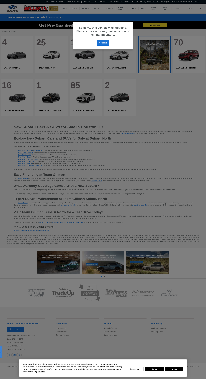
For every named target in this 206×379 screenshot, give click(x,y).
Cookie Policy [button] (92, 369)
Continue (103, 43)
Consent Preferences (1, 352)
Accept (174, 369)
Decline (154, 369)
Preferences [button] (41, 372)
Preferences (134, 369)
